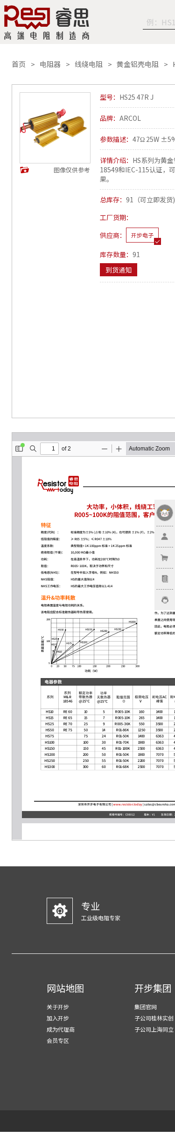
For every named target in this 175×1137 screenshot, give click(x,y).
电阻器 (50, 64)
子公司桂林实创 (154, 1018)
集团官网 (145, 1007)
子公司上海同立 (154, 1029)
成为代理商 (61, 1029)
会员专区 (58, 1040)
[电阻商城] (46, 22)
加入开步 (58, 1018)
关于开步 (58, 1007)
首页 (19, 64)
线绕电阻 (89, 64)
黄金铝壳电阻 (138, 64)
